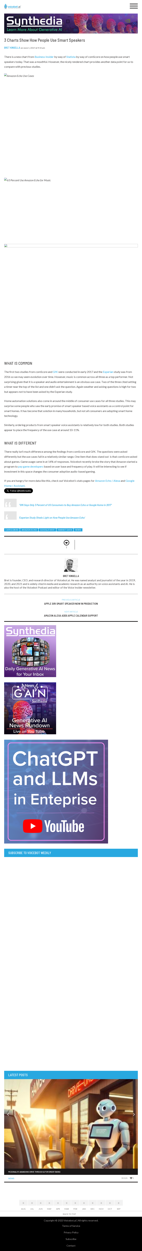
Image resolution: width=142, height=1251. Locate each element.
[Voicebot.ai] (54, 6)
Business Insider (44, 56)
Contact (71, 1245)
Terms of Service (71, 1225)
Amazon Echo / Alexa (107, 480)
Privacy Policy (71, 1232)
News (78, 530)
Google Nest (47, 530)
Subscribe (71, 1238)
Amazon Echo (29, 530)
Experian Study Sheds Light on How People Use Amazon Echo (52, 517)
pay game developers (30, 466)
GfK (55, 371)
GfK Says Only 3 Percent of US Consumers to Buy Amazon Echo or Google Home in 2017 (65, 504)
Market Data (65, 530)
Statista (71, 56)
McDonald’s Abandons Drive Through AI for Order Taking (34, 1172)
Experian (108, 371)
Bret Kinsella (12, 47)
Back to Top (69, 1214)
